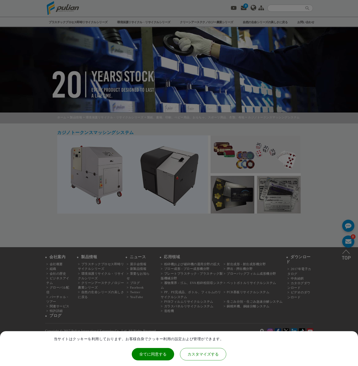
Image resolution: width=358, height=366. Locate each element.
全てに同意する (153, 354)
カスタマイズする (203, 354)
